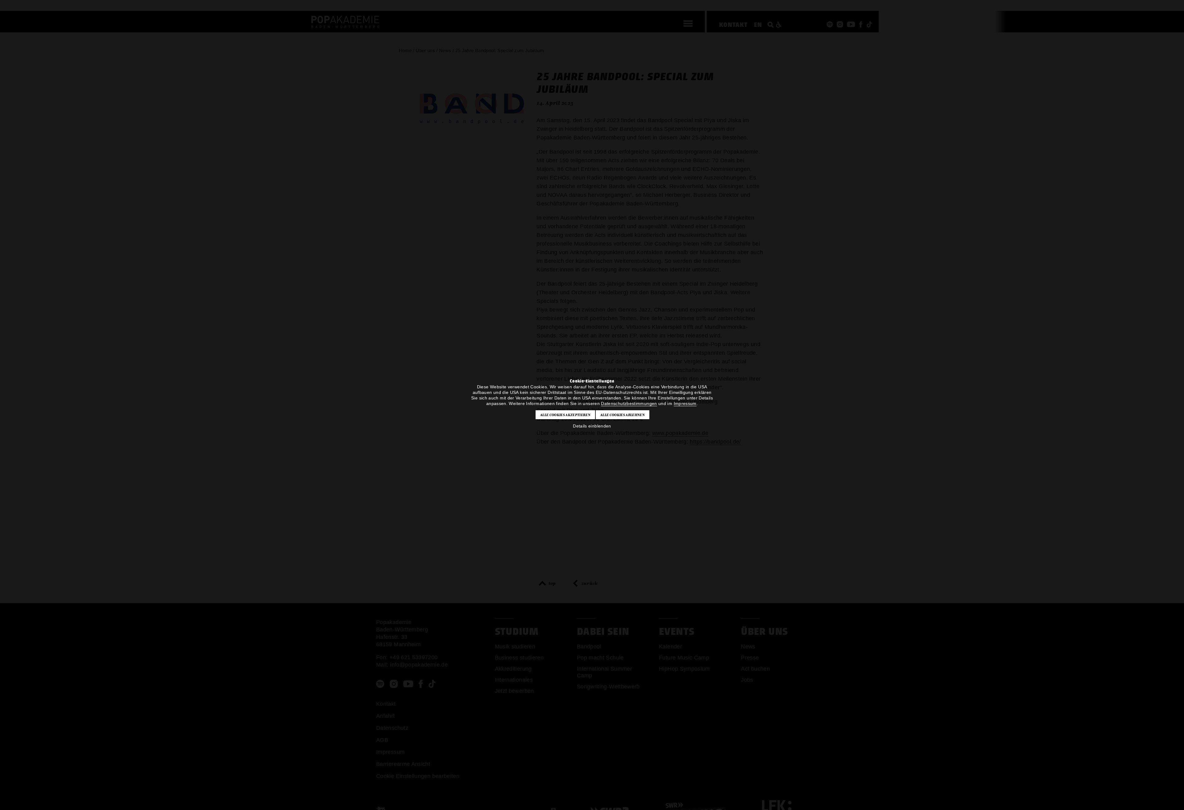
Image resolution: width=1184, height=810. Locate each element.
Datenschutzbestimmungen (629, 403)
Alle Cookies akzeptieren (565, 415)
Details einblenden (592, 426)
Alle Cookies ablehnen (622, 415)
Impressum (685, 403)
